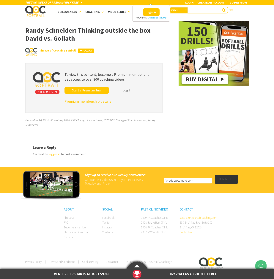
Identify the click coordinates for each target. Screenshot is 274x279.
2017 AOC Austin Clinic (154, 232)
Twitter (106, 222)
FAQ (66, 222)
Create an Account (211, 2)
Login (189, 2)
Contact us (185, 232)
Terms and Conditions (62, 262)
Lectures (96, 120)
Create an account (156, 17)
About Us (69, 217)
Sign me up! (226, 179)
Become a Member (75, 227)
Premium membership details (87, 101)
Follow (87, 50)
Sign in (151, 12)
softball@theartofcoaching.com (198, 217)
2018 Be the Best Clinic (154, 222)
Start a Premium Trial (76, 232)
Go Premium (238, 2)
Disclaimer (112, 262)
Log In (127, 90)
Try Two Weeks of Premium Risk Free (52, 2)
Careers (68, 237)
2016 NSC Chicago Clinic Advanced (124, 120)
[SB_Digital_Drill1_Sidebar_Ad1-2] (214, 85)
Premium (56, 120)
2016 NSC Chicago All (77, 120)
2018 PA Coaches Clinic (154, 227)
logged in (54, 154)
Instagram (108, 227)
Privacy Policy (33, 262)
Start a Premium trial (86, 90)
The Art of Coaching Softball (36, 11)
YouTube (107, 232)
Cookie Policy (90, 262)
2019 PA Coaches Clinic (154, 217)
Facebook (108, 217)
